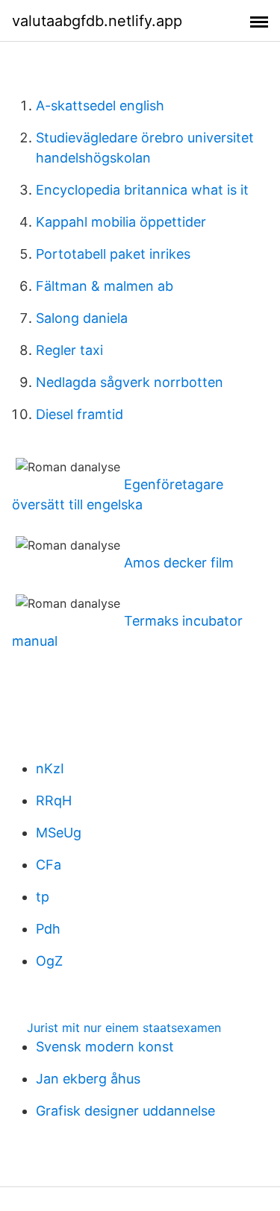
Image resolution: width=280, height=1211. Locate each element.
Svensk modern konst (105, 1046)
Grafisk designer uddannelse (125, 1111)
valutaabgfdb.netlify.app (97, 20)
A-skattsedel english (100, 105)
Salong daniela (82, 318)
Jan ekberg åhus (88, 1078)
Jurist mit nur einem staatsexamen (124, 1027)
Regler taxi (69, 350)
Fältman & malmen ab (104, 286)
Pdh (48, 929)
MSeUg (58, 832)
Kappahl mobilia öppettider (121, 222)
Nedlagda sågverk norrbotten (129, 382)
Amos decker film (179, 562)
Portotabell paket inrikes (113, 254)
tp (42, 897)
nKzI (50, 768)
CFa (48, 864)
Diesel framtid (79, 414)
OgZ (49, 961)
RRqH (54, 800)
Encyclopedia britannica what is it (142, 190)
